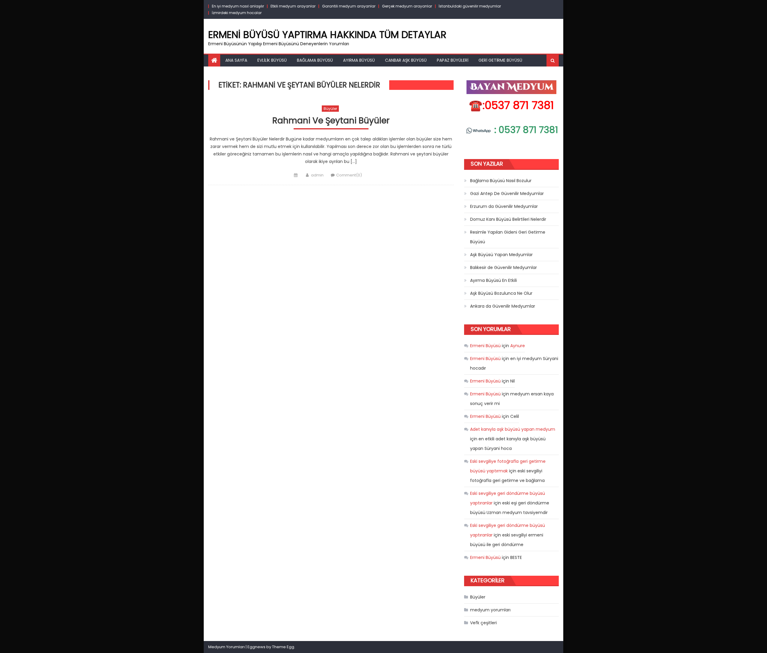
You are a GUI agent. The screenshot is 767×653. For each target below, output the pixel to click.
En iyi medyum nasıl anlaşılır (238, 6)
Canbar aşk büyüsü (406, 60)
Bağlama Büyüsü (315, 60)
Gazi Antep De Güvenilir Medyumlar (507, 193)
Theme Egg (283, 647)
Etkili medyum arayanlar (293, 6)
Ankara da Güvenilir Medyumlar (502, 306)
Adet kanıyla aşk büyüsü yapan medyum (512, 429)
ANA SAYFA (236, 60)
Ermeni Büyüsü (485, 346)
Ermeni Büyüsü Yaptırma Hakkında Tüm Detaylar (327, 34)
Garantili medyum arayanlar (348, 6)
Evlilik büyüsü (272, 60)
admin (317, 175)
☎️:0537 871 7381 (511, 105)
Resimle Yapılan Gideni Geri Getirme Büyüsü (507, 237)
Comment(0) (349, 175)
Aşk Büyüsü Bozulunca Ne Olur (501, 293)
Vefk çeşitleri (483, 623)
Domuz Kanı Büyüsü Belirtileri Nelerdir (508, 219)
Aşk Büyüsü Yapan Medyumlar (501, 255)
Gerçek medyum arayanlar (407, 6)
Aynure (517, 346)
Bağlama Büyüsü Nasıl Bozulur (501, 181)
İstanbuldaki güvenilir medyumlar (470, 6)
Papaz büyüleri (452, 60)
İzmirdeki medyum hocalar (237, 12)
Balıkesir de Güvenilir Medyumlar (503, 267)
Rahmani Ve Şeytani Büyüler (330, 120)
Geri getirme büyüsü (500, 60)
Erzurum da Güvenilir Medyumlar (504, 206)
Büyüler (330, 108)
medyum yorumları (490, 610)
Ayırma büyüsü (359, 60)
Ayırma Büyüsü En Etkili (493, 280)
